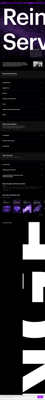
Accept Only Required (40, 397)
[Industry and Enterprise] (22, 98)
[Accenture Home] (4, 1)
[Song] (22, 104)
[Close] (44, 395)
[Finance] (22, 93)
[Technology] (22, 146)
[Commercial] (22, 164)
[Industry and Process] (22, 140)
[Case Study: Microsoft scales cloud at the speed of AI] (6, 206)
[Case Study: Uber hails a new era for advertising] (27, 206)
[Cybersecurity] (22, 82)
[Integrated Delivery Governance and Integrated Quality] (22, 175)
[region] (22, 397)
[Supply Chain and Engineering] (22, 109)
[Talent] (22, 114)
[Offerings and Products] (22, 169)
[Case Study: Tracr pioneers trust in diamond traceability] (17, 206)
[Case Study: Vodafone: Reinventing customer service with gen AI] (37, 206)
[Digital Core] (22, 88)
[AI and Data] (22, 135)
